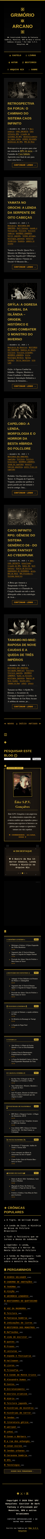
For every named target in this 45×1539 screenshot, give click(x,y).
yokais (30, 683)
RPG (8, 1460)
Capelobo (11, 459)
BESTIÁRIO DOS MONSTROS (18, 457)
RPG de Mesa (29, 142)
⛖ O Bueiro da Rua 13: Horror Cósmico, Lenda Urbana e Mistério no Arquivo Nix (22, 863)
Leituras (11, 1351)
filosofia (12, 1370)
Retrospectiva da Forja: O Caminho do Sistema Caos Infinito (21, 113)
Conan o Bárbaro (15, 1436)
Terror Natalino (23, 360)
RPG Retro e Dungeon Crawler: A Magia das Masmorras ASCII (24, 1115)
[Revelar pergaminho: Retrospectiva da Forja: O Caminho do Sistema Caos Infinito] (22, 90)
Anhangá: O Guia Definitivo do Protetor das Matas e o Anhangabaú (24, 980)
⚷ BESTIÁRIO (29, 62)
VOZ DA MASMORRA (15, 1308)
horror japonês (14, 236)
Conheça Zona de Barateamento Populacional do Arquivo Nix (21, 1053)
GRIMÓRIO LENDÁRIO (24, 233)
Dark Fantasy (22, 228)
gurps (33, 571)
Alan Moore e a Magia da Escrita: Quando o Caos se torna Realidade (22, 1046)
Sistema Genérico (15, 576)
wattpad (10, 1427)
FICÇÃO (10, 1291)
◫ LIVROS (31, 55)
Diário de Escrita (24, 568)
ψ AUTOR (13, 62)
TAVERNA (10, 1287)
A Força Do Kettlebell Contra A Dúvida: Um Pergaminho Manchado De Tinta (24, 1060)
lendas (10, 1417)
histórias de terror (18, 1413)
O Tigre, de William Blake (21, 1220)
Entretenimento (15, 1389)
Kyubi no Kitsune (24, 676)
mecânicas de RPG (15, 142)
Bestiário (12, 226)
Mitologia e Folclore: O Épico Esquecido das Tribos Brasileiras (24, 946)
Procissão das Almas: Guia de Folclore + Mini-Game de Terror (24, 960)
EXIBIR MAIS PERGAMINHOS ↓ (22, 1471)
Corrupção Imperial (16, 670)
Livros (10, 1365)
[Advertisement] (22, 903)
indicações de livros (18, 1323)
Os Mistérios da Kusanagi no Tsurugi (23, 1019)
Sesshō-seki (25, 681)
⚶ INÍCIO (21, 724)
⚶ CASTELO (15, 55)
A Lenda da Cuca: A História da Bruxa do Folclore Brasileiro (22, 1228)
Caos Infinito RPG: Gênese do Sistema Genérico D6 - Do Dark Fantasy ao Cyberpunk (24, 1130)
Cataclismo (26, 563)
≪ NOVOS (9, 724)
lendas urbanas (15, 1451)
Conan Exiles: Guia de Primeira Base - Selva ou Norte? (24, 1160)
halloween (12, 1361)
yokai (23, 683)
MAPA (36, 939)
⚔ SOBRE (33, 69)
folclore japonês (15, 673)
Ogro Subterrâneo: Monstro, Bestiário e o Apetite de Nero (24, 1087)
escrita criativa (16, 1394)
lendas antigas (28, 236)
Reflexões (12, 1332)
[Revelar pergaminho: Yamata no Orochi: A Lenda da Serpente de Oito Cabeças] (22, 189)
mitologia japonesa (16, 239)
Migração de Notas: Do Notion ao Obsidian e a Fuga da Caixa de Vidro (23, 1187)
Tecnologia (12, 1465)
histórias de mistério (19, 1408)
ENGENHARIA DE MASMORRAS (18, 571)
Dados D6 (26, 566)
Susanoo (21, 241)
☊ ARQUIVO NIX (16, 69)
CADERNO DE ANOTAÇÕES (18, 1282)
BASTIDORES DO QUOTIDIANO (20, 1301)
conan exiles (13, 1446)
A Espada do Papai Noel (19, 1025)
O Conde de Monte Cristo (20, 1375)
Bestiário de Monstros (17, 347)
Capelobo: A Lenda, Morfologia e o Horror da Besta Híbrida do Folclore (20, 1248)
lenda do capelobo (15, 464)
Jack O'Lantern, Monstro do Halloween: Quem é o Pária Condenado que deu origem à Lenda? (24, 1095)
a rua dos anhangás (17, 1441)
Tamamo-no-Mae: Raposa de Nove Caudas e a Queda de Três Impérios (22, 650)
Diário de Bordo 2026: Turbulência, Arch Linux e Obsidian (25, 1180)
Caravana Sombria (16, 1455)
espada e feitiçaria (18, 1356)
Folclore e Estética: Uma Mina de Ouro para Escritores (24, 1194)
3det (31, 561)
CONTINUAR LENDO (25, 165)
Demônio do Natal (28, 350)
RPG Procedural (26, 574)
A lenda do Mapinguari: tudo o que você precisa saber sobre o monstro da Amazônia (22, 1259)
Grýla (27, 355)
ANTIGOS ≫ (35, 724)
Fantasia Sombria (16, 1318)
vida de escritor (16, 1337)
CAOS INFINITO (22, 131)
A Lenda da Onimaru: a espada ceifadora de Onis (24, 1013)
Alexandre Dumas (15, 1379)
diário (10, 1398)
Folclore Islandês (25, 353)
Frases (10, 1346)
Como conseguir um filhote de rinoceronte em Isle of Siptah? (21, 1153)
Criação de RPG (14, 566)
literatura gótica (17, 1422)
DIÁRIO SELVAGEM (29, 139)
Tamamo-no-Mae (14, 683)
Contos (10, 1384)
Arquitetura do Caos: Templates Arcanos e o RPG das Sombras (24, 1122)
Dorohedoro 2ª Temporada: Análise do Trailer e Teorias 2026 (24, 1146)
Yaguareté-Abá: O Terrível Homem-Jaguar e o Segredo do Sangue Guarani (24, 953)
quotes (10, 1342)
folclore (22, 231)
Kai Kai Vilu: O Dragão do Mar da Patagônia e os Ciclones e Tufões (22, 1080)
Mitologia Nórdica (15, 358)
